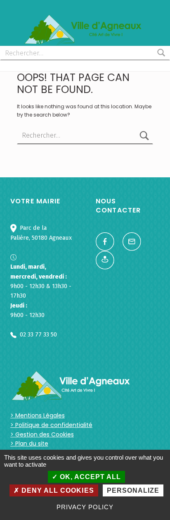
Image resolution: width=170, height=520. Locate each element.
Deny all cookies (56, 490)
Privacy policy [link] (85, 506)
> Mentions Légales (37, 415)
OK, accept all (89, 476)
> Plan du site (29, 443)
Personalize (133, 490)
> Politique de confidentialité (51, 425)
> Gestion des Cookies (42, 434)
